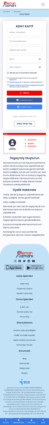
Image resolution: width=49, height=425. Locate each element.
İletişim (24, 373)
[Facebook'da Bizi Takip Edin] (20, 261)
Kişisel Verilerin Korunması (24, 340)
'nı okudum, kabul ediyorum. (25, 82)
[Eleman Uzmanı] (9, 4)
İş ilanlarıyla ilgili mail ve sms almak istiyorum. (23, 78)
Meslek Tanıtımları (24, 293)
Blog (24, 358)
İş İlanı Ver (24, 307)
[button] (43, 421)
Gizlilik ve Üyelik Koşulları (24, 335)
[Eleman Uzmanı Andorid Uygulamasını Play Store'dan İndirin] (35, 267)
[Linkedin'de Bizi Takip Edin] (29, 261)
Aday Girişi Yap (24, 123)
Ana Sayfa (6, 12)
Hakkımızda (24, 368)
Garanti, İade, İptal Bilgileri (24, 330)
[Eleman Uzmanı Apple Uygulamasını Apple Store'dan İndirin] (14, 267)
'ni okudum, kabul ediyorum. (25, 86)
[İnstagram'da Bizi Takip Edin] (15, 261)
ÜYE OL (26, 93)
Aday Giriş (24, 283)
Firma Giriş (24, 316)
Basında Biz (24, 363)
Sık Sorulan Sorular (24, 345)
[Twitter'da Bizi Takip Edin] (24, 261)
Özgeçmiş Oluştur (24, 288)
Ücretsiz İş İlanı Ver (25, 312)
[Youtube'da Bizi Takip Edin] (33, 261)
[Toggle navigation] (42, 4)
